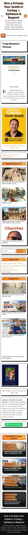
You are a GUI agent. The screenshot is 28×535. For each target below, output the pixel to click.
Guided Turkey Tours (14, 68)
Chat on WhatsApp (15, 425)
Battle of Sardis (6, 202)
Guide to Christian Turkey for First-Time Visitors (13, 469)
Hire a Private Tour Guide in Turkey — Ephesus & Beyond (13, 10)
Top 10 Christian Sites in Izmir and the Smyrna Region (12, 503)
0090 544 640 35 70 (8, 268)
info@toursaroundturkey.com (10, 155)
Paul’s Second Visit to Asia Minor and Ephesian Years (13, 452)
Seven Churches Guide (11, 449)
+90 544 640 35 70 (7, 157)
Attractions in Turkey (14, 66)
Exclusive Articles (10, 444)
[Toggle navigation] (2, 16)
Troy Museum (14, 70)
